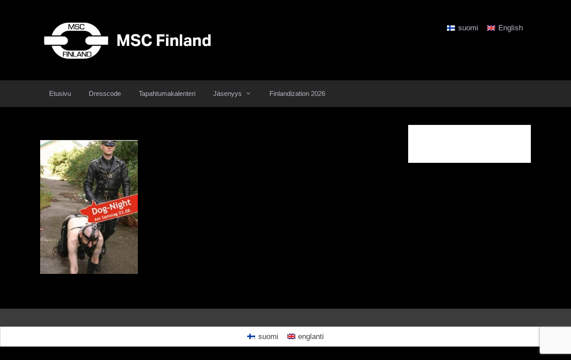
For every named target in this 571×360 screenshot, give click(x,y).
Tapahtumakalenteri (167, 93)
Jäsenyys (227, 93)
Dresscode (105, 93)
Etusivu (60, 93)
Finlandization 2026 (297, 93)
